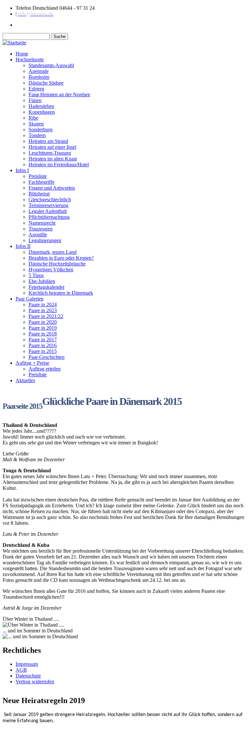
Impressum (27, 664)
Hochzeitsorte (30, 59)
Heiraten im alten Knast (53, 158)
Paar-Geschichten (47, 357)
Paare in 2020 (43, 322)
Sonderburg (41, 129)
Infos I (22, 170)
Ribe (33, 118)
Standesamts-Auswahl (51, 65)
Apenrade (39, 71)
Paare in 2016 (43, 345)
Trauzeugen (41, 228)
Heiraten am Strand (48, 141)
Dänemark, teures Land (53, 252)
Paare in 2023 (43, 310)
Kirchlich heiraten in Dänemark (61, 293)
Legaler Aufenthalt (48, 211)
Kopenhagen (42, 112)
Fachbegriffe (41, 182)
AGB (21, 670)
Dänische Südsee (46, 83)
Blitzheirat (39, 193)
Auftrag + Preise (32, 363)
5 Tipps (36, 275)
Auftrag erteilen (45, 368)
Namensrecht (42, 223)
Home (22, 53)
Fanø (59, 94)
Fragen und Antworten (52, 188)
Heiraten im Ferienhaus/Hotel (59, 164)
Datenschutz (28, 675)
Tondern (37, 135)
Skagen (36, 123)
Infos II (23, 246)
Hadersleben (41, 106)
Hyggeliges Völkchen (51, 269)
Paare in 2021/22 (46, 316)
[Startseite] (14, 42)
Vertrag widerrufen (35, 681)
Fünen (35, 100)
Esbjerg (36, 88)
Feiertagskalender (47, 287)
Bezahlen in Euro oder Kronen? (61, 258)
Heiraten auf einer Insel (52, 147)
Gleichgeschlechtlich (50, 199)
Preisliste (38, 176)
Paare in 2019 (43, 328)
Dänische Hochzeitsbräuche (57, 263)
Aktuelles (25, 380)
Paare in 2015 (43, 351)
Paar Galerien (29, 298)
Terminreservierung (48, 205)
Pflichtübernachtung (49, 217)
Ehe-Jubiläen (42, 281)
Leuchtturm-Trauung (50, 153)
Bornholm (39, 77)
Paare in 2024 (43, 304)
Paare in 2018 (43, 333)
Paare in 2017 (43, 339)
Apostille (38, 234)
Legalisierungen (45, 240)
